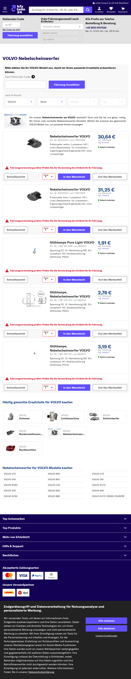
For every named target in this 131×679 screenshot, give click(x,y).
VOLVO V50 (10, 490)
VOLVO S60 (54, 473)
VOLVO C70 (98, 473)
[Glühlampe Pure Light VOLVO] (34, 249)
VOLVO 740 (98, 479)
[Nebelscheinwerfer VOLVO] (34, 143)
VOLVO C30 (54, 485)
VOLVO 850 (54, 479)
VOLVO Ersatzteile (40, 52)
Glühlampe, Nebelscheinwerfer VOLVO (70, 294)
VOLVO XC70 (98, 485)
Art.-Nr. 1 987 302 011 (68, 354)
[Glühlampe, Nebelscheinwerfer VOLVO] (34, 298)
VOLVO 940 (98, 490)
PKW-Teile (8, 52)
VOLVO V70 (10, 473)
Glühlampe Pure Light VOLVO (72, 242)
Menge (46, 175)
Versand (105, 142)
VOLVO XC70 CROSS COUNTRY (108, 496)
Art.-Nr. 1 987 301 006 (68, 246)
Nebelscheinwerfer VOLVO (70, 136)
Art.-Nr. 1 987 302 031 (68, 300)
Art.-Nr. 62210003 (67, 193)
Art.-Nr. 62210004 (67, 140)
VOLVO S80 (54, 496)
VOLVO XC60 (10, 485)
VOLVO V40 (10, 479)
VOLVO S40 (54, 490)
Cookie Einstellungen (106, 635)
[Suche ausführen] (87, 10)
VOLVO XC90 (10, 496)
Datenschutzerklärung (41, 672)
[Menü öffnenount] (5, 8)
